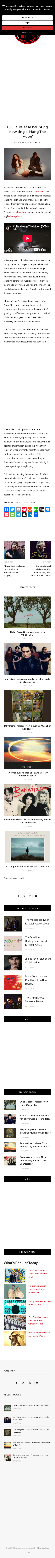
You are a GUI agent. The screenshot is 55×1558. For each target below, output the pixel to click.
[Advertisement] (27, 79)
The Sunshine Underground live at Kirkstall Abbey (36, 941)
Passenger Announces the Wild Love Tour (27, 866)
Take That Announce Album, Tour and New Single (37, 1273)
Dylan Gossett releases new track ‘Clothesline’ (31, 1405)
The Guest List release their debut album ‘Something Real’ (38, 1320)
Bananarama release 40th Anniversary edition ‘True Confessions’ (33, 1160)
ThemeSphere (43, 1548)
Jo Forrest (35, 142)
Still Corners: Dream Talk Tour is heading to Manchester (39, 1289)
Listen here (38, 191)
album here (21, 212)
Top (28, 1553)
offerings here (15, 216)
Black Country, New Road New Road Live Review (36, 980)
